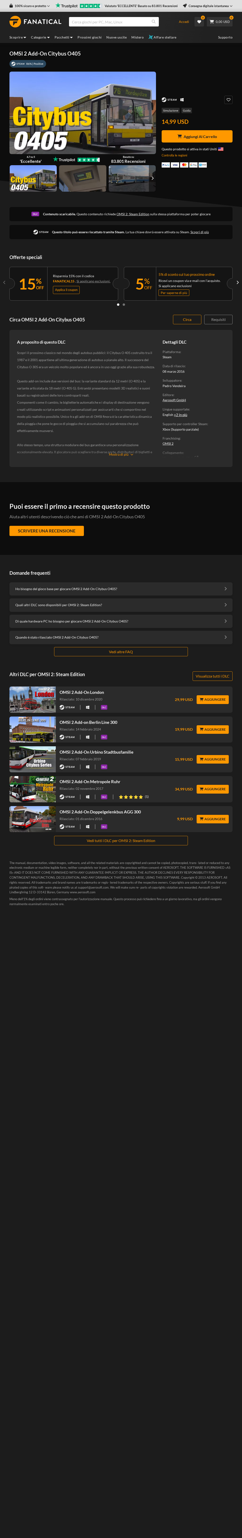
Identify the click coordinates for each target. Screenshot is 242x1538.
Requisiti (218, 319)
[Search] (153, 21)
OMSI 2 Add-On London (82, 692)
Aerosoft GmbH (174, 400)
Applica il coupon (66, 290)
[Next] (237, 282)
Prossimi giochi (90, 37)
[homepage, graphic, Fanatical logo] (35, 22)
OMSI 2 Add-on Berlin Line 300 (88, 722)
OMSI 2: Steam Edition (133, 214)
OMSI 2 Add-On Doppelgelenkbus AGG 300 (100, 811)
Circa (187, 319)
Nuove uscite (116, 37)
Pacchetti (62, 37)
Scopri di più (199, 232)
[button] (29, 6)
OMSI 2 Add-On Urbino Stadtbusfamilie (97, 752)
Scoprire (16, 37)
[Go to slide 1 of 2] (118, 304)
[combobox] (121, 21)
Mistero (137, 37)
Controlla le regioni (174, 155)
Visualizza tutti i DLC (212, 676)
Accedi (184, 22)
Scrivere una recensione (46, 530)
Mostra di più (119, 454)
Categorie (38, 37)
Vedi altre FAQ (121, 651)
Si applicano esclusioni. (93, 281)
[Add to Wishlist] (228, 100)
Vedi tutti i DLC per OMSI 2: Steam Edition (121, 840)
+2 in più (180, 415)
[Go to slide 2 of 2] (124, 304)
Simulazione (170, 110)
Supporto (225, 37)
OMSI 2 (168, 443)
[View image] (82, 178)
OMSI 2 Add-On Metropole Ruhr (90, 781)
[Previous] (4, 282)
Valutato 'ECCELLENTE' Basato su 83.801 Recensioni (141, 6)
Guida (186, 110)
